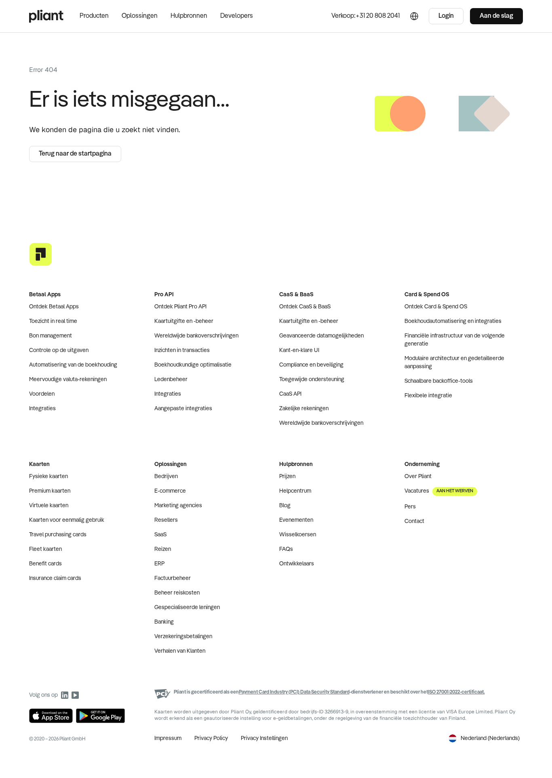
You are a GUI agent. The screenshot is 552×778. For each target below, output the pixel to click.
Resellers (166, 520)
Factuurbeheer (172, 578)
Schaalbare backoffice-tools (439, 381)
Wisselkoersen (297, 535)
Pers (410, 507)
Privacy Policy (211, 738)
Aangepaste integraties (183, 408)
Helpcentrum (295, 491)
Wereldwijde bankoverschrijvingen (196, 336)
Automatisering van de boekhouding (73, 365)
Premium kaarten (49, 491)
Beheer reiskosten (177, 593)
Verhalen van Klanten (179, 651)
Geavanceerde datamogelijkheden (321, 336)
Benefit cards (45, 564)
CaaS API (290, 394)
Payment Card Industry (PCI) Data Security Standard (294, 692)
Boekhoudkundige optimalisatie (193, 365)
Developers (236, 16)
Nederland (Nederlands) (490, 738)
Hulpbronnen (189, 16)
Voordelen (42, 394)
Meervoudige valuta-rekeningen (68, 379)
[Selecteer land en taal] (414, 16)
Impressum (167, 738)
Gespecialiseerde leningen (187, 607)
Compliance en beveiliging (311, 365)
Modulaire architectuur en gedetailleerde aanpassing (454, 362)
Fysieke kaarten (48, 476)
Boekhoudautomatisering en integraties (453, 321)
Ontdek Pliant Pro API (180, 307)
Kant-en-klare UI (299, 350)
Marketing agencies (178, 505)
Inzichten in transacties (182, 350)
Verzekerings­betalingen (183, 636)
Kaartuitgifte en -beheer (183, 321)
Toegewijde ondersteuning (311, 379)
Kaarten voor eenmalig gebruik (66, 520)
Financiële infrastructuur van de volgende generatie (455, 340)
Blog (285, 505)
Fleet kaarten (45, 549)
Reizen (162, 549)
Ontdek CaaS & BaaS (305, 307)
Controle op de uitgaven (58, 350)
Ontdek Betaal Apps (54, 307)
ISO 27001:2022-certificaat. (456, 692)
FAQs (286, 549)
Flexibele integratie (428, 395)
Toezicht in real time (53, 321)
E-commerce (170, 491)
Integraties (42, 408)
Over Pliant (418, 476)
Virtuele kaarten (48, 505)
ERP (159, 564)
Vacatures (439, 491)
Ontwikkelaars (296, 564)
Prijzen (287, 476)
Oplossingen (140, 16)
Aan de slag (496, 16)
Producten (94, 16)
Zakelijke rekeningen (304, 408)
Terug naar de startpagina (75, 154)
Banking (164, 622)
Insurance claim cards (55, 578)
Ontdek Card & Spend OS (436, 307)
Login (446, 16)
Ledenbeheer (171, 379)
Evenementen (296, 520)
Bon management (50, 336)
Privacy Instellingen (264, 738)
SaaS (160, 535)
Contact (414, 521)
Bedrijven (166, 476)
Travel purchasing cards (57, 535)
